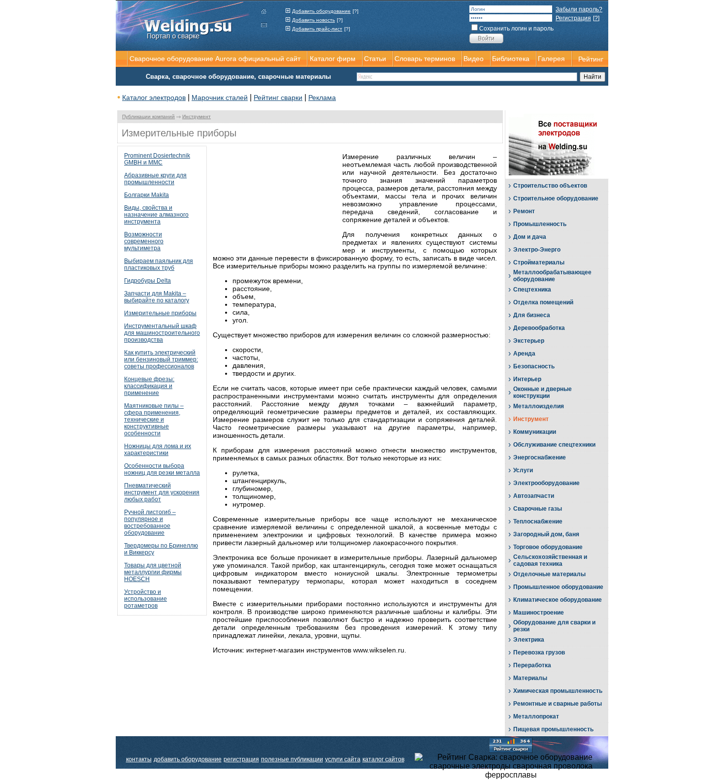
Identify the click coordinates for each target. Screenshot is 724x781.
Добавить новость (313, 20)
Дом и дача (529, 236)
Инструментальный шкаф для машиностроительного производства (162, 333)
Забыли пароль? (579, 9)
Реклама (322, 97)
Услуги (523, 470)
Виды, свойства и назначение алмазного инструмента (156, 214)
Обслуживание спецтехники (554, 444)
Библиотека (510, 59)
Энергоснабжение (539, 457)
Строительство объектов (550, 185)
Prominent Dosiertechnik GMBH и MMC (157, 159)
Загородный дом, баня (546, 534)
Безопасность (534, 366)
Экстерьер (528, 340)
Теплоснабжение (537, 521)
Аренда (524, 353)
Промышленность (539, 224)
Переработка (532, 665)
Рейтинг (590, 59)
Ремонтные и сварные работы (557, 703)
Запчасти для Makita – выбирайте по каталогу (156, 297)
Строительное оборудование (555, 198)
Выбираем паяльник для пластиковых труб (158, 264)
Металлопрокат (536, 716)
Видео (473, 59)
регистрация (241, 759)
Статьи (375, 59)
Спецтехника (532, 289)
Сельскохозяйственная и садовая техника (550, 560)
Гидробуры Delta (147, 280)
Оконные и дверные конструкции (542, 392)
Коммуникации (534, 431)
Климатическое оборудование (557, 599)
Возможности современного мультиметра (144, 241)
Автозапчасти (533, 495)
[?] (356, 11)
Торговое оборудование (548, 547)
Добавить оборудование (321, 11)
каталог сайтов (383, 759)
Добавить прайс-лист (317, 29)
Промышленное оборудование (558, 587)
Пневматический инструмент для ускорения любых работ (161, 492)
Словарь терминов (425, 59)
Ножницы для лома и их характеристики (157, 449)
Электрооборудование (546, 483)
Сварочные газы (537, 508)
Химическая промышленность (557, 690)
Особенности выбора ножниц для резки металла (162, 469)
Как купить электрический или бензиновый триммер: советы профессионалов (161, 359)
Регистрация (573, 18)
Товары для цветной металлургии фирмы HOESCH (153, 572)
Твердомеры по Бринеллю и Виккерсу (161, 549)
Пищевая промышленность (553, 729)
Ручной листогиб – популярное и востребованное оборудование (150, 522)
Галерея (551, 59)
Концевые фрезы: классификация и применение (149, 386)
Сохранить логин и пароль (516, 28)
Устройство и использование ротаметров (145, 598)
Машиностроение (538, 612)
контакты (139, 759)
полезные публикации (292, 759)
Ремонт (524, 211)
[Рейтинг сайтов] (510, 744)
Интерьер (527, 379)
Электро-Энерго (536, 249)
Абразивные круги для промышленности (155, 179)
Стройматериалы (538, 262)
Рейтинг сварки (278, 97)
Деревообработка (539, 328)
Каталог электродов (154, 97)
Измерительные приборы (160, 313)
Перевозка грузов (539, 652)
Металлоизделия (538, 406)
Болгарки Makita (146, 195)
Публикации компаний (148, 116)
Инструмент (196, 116)
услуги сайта (343, 759)
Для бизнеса (531, 315)
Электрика (528, 639)
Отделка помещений (543, 302)
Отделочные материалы (549, 574)
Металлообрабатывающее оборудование (552, 276)
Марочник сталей (220, 97)
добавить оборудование (188, 759)
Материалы (530, 678)
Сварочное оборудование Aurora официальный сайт (215, 59)
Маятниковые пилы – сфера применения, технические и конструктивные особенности (154, 419)
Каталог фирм (333, 59)
